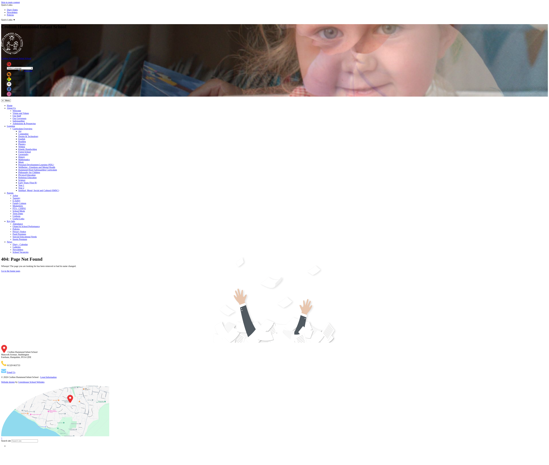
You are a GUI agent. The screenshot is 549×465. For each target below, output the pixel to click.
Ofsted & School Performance (26, 226)
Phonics (21, 144)
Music (21, 162)
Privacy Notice (19, 231)
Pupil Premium (19, 234)
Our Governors (19, 118)
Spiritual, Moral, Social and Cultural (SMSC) (38, 190)
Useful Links (18, 218)
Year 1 (21, 185)
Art (19, 131)
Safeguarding (19, 121)
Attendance (18, 224)
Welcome (17, 110)
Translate (28, 71)
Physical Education (27, 175)
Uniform (16, 216)
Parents (10, 193)
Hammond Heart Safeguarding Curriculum (37, 170)
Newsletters (12, 12)
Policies (10, 15)
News (9, 242)
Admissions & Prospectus (24, 123)
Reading (22, 141)
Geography (23, 154)
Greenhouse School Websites (31, 382)
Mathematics (24, 159)
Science (21, 180)
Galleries (17, 247)
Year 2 (21, 188)
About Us (11, 108)
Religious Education (27, 177)
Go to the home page (10, 271)
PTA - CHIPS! (19, 208)
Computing (23, 134)
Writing (21, 146)
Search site (6, 441)
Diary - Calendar (20, 244)
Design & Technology (28, 136)
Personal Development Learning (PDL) (36, 164)
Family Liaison (19, 203)
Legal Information (48, 377)
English (21, 139)
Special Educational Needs (25, 237)
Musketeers (18, 206)
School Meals (19, 211)
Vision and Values (21, 113)
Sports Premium (20, 239)
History (21, 157)
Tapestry (16, 198)
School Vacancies (20, 252)
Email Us (11, 372)
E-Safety (16, 200)
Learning (11, 126)
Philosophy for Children (29, 172)
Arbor (15, 195)
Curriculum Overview (22, 128)
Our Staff (17, 116)
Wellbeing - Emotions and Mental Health (36, 167)
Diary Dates (12, 10)
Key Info (11, 221)
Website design (8, 382)
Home (9, 105)
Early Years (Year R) (27, 182)
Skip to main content (10, 2)
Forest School (24, 152)
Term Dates (18, 213)
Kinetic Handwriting (27, 149)
